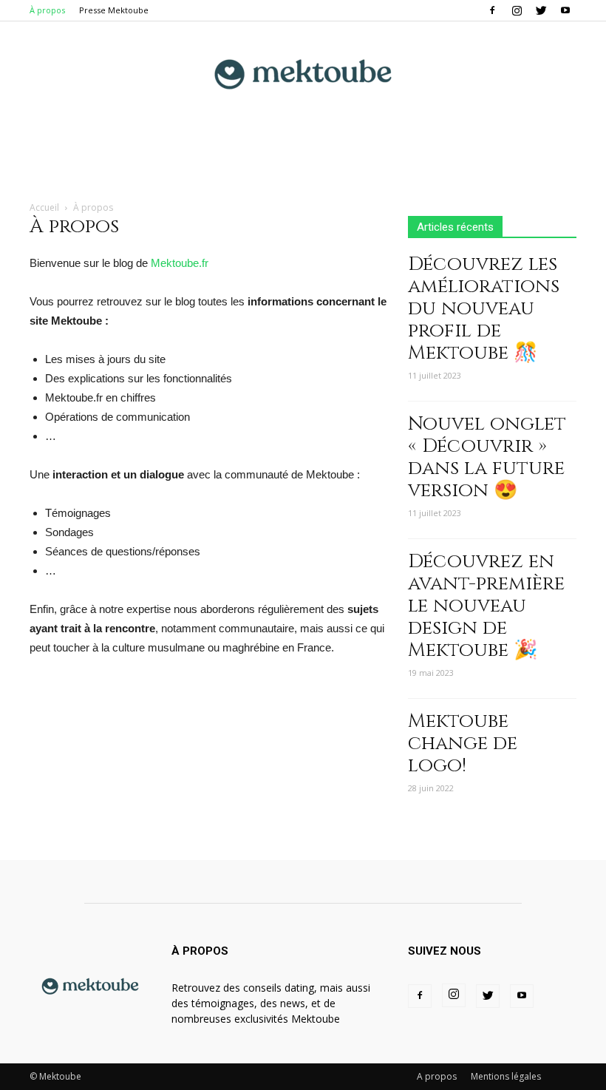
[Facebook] (492, 10)
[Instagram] (516, 10)
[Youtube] (565, 10)
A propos (437, 1076)
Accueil (44, 207)
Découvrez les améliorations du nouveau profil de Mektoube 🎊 (483, 308)
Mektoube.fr (179, 263)
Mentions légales (506, 1076)
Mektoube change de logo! (462, 743)
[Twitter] (541, 10)
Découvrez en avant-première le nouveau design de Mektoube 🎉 (486, 606)
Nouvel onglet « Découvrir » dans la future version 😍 (487, 457)
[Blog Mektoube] (303, 70)
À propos (47, 10)
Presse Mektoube (114, 10)
